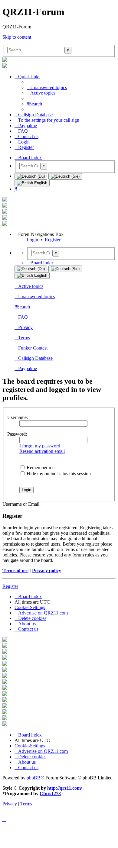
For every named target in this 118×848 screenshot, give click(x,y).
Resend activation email (42, 451)
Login (32, 239)
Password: (17, 434)
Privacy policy (46, 570)
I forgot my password (39, 445)
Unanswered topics (36, 296)
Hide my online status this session (58, 473)
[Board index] (4, 60)
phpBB (34, 777)
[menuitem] (47, 87)
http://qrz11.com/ (64, 788)
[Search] (43, 166)
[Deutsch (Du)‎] (31, 176)
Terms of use (15, 570)
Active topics (30, 286)
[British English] (32, 183)
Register (53, 239)
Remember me (39, 467)
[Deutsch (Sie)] (65, 176)
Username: (17, 417)
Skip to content (16, 37)
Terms (24, 337)
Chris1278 (50, 793)
